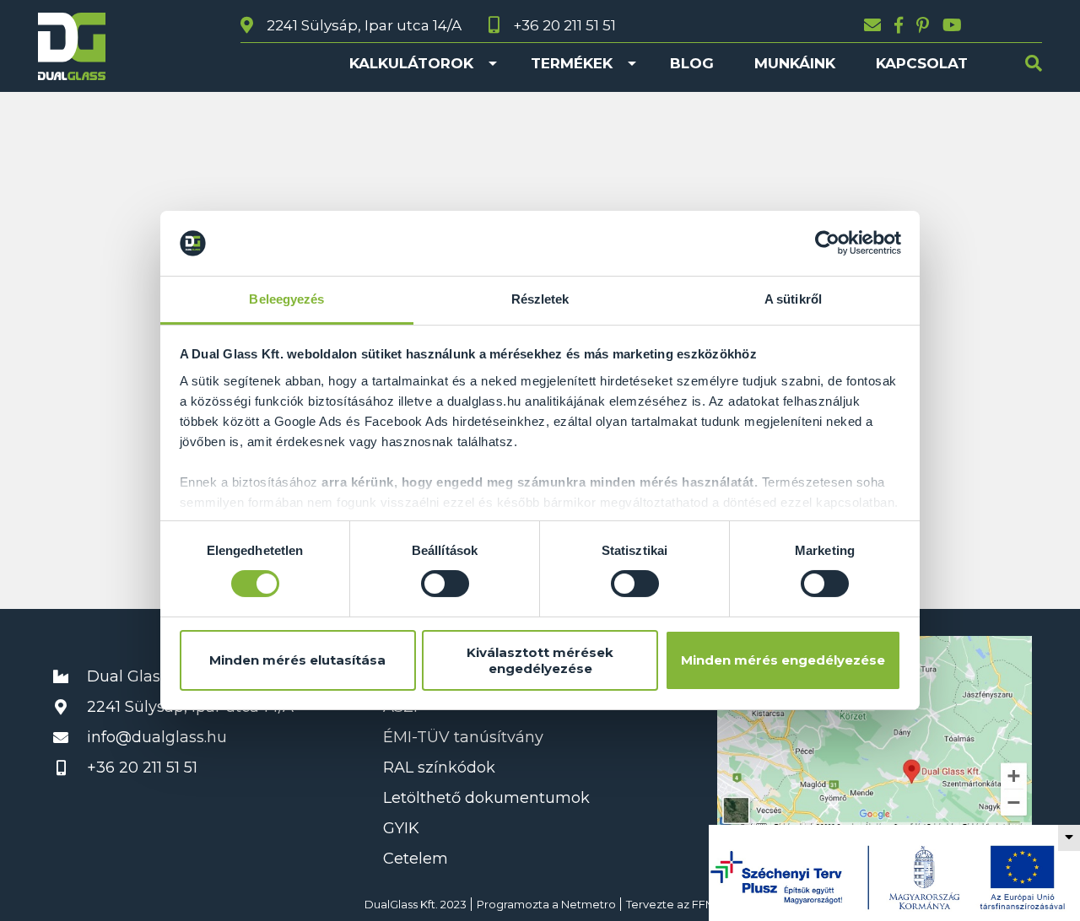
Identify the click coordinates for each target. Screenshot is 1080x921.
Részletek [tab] (540, 299)
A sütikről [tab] (793, 299)
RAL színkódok (439, 767)
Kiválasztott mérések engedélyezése (540, 660)
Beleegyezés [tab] (286, 299)
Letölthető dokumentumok (486, 798)
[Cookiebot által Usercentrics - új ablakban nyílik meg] (827, 243)
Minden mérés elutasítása (297, 660)
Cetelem (415, 858)
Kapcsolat (922, 63)
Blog (692, 63)
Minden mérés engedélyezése (783, 660)
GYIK (401, 828)
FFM (704, 904)
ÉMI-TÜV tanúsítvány (463, 737)
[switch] (445, 583)
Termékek (572, 63)
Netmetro (588, 904)
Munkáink (794, 63)
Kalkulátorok (411, 63)
